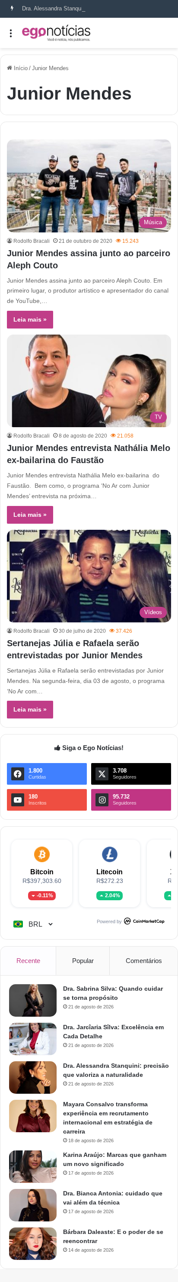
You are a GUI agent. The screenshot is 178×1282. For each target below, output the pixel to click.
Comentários (144, 960)
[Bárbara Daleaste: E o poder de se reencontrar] (33, 1243)
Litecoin (109, 872)
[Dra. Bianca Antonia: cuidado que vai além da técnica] (33, 1205)
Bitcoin (42, 872)
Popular (83, 960)
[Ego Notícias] (56, 33)
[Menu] (10, 36)
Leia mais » (30, 319)
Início (20, 68)
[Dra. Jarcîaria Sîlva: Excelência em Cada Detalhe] (33, 1039)
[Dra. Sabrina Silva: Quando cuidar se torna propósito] (33, 1000)
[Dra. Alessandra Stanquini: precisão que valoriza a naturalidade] (33, 1077)
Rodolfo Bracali (31, 241)
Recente (28, 960)
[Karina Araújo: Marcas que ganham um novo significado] (33, 1166)
